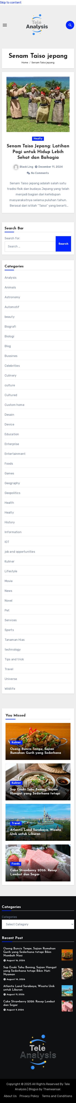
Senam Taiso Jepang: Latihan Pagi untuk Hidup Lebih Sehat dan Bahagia (38, 152)
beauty (10, 317)
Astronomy (12, 297)
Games (9, 473)
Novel (9, 600)
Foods (9, 463)
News (8, 591)
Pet (7, 610)
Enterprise (12, 444)
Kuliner (9, 561)
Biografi (10, 326)
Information (13, 532)
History (10, 522)
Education (12, 434)
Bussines (11, 356)
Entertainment (15, 454)
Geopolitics (12, 493)
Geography (12, 483)
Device (9, 424)
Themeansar (51, 1089)
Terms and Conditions (57, 1096)
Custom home (14, 405)
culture (10, 385)
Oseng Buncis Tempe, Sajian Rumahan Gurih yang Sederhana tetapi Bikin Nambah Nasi (35, 753)
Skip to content (10, 2)
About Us (10, 1096)
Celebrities (12, 365)
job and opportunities (20, 551)
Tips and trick (14, 659)
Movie (9, 581)
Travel (9, 669)
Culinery (11, 375)
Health (9, 503)
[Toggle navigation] (5, 25)
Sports (9, 630)
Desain (9, 414)
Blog (8, 346)
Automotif (12, 307)
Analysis (11, 277)
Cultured (11, 395)
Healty (38, 138)
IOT (7, 542)
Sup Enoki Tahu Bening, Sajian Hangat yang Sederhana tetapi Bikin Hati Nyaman (35, 793)
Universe (11, 679)
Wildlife (10, 688)
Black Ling (26, 166)
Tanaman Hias (15, 640)
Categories (9, 917)
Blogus (33, 1089)
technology (13, 649)
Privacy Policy (29, 1096)
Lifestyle (11, 571)
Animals (10, 287)
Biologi (9, 336)
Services (11, 620)
